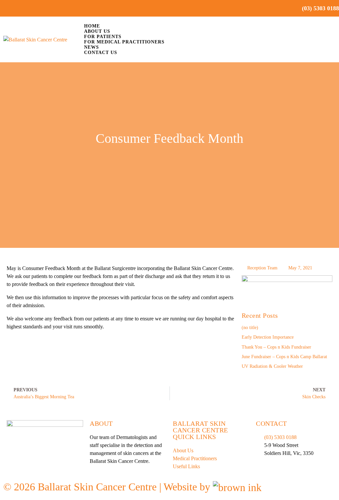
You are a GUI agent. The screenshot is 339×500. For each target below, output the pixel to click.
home (92, 26)
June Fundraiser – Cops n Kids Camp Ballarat (284, 356)
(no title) (250, 327)
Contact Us (100, 52)
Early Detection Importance (268, 337)
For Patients (102, 36)
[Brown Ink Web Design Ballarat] (237, 487)
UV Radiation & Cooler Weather (272, 366)
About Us (97, 31)
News (91, 47)
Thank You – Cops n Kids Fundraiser (276, 347)
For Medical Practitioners (124, 41)
